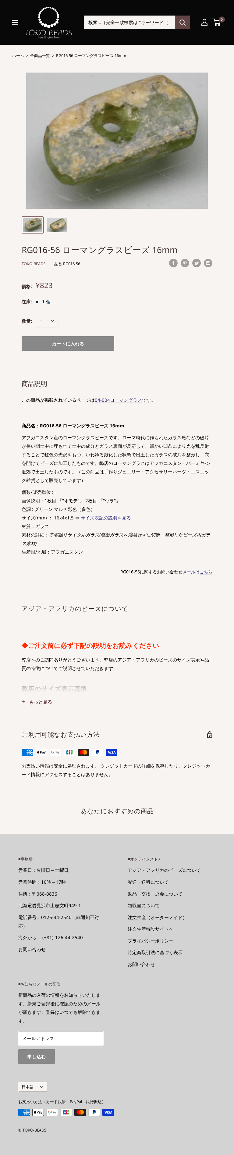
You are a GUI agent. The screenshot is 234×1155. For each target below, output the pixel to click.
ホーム (18, 55)
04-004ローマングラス (118, 400)
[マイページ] (204, 22)
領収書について (144, 905)
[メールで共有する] (208, 262)
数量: (27, 321)
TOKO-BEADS (33, 263)
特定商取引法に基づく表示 (155, 952)
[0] (217, 22)
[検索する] (182, 22)
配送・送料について (148, 882)
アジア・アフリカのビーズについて (164, 870)
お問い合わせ (32, 949)
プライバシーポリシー (150, 941)
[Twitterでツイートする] (196, 262)
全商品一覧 (40, 55)
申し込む (36, 1056)
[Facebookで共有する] (173, 262)
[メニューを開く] (15, 22)
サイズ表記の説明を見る (106, 518)
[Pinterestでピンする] (185, 262)
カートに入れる (68, 343)
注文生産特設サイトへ (150, 929)
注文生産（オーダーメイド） (157, 917)
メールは (197, 572)
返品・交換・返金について (155, 894)
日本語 (28, 1086)
